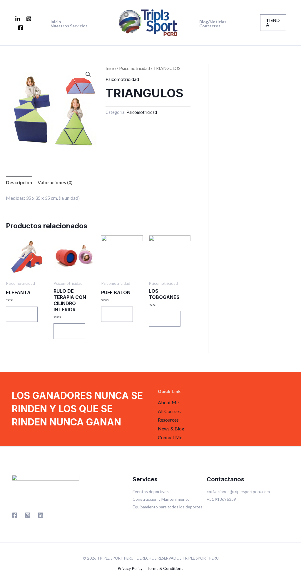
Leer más (22, 314)
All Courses (169, 411)
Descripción (19, 182)
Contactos (209, 26)
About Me (168, 402)
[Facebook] (20, 27)
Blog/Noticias (212, 22)
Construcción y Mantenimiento (161, 499)
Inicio (56, 22)
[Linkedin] (41, 515)
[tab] (19, 182)
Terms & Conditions (165, 568)
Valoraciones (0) (55, 182)
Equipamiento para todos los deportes (168, 506)
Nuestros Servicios (69, 26)
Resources (168, 419)
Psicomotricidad (134, 68)
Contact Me (170, 437)
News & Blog (171, 428)
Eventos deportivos (151, 491)
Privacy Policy (130, 568)
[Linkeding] (17, 18)
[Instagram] (28, 18)
